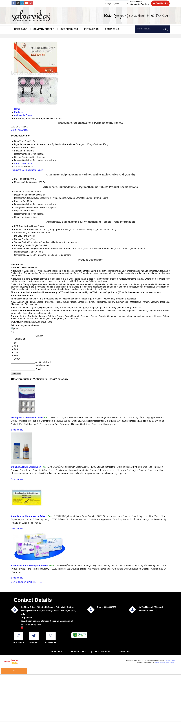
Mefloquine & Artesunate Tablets (27, 417)
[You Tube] (26, 4)
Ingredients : (111, 421)
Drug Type (19, 217)
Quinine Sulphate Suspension (26, 467)
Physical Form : (29, 421)
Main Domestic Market (24, 252)
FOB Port (18, 226)
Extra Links (91, 29)
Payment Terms (21, 229)
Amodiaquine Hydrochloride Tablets (29, 516)
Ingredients (19, 198)
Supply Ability (20, 233)
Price (16, 179)
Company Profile (43, 29)
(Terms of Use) (170, 660)
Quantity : (55, 421)
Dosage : (147, 421)
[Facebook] (14, 4)
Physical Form (21, 211)
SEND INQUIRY (19, 582)
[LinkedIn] (22, 4)
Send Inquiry (37, 170)
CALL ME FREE (34, 582)
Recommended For (23, 214)
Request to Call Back (21, 170)
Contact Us (112, 29)
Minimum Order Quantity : (84, 417)
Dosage (18, 195)
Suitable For (20, 191)
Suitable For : (25, 424)
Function (18, 201)
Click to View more (23, 163)
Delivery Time (20, 236)
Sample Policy (21, 242)
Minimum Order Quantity (25, 182)
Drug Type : (152, 467)
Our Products (69, 29)
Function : (81, 421)
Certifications (20, 255)
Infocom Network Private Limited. (164, 662)
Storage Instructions (23, 207)
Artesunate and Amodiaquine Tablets (29, 565)
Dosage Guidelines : (94, 424)
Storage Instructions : (121, 417)
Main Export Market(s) (24, 248)
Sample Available (22, 239)
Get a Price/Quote (19, 130)
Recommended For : (56, 424)
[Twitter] (18, 4)
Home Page (20, 29)
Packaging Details (22, 245)
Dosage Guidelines (23, 204)
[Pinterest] (30, 4)
